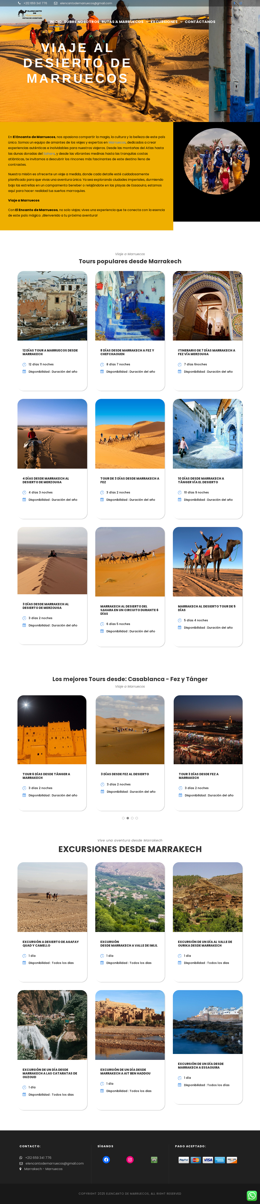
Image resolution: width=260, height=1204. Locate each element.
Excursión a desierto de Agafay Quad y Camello (51, 944)
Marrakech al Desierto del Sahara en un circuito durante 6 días (129, 610)
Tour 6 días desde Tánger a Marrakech (46, 776)
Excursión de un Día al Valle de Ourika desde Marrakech (205, 944)
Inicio (56, 21)
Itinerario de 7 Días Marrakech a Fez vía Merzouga (206, 352)
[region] (130, 61)
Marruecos (117, 142)
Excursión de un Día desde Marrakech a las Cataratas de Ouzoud (50, 1073)
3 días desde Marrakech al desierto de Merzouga (46, 606)
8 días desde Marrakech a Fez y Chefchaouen (127, 352)
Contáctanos (200, 21)
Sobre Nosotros (82, 21)
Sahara (49, 153)
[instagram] (240, 3)
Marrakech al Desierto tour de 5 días (207, 608)
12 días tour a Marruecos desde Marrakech (50, 352)
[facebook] (234, 3)
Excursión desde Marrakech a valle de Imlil (129, 944)
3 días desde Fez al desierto (125, 774)
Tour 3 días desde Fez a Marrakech (199, 776)
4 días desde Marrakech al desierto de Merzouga (46, 480)
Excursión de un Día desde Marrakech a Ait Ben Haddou (125, 1072)
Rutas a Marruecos (123, 21)
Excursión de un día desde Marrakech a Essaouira (201, 1066)
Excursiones (164, 21)
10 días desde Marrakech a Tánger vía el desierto (201, 480)
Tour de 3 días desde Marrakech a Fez (129, 480)
